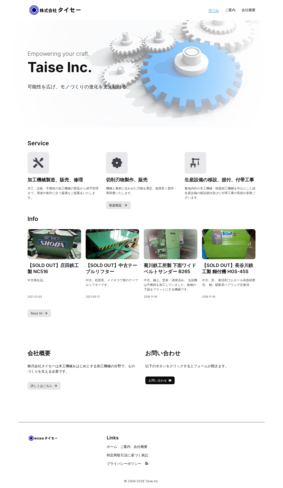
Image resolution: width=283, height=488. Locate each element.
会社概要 (248, 10)
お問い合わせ (157, 380)
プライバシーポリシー (124, 464)
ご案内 (230, 10)
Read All (37, 313)
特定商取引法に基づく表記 (127, 455)
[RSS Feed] (146, 463)
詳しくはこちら (41, 386)
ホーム (213, 10)
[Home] (55, 10)
